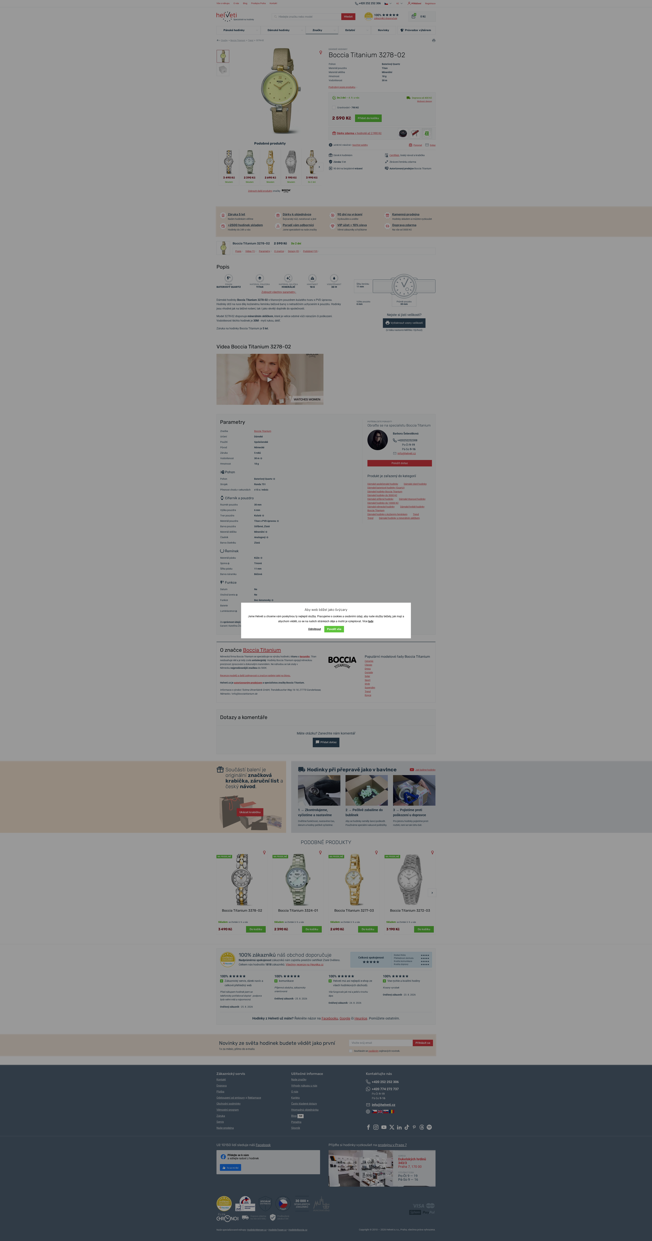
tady (370, 621)
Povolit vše (334, 629)
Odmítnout (314, 629)
